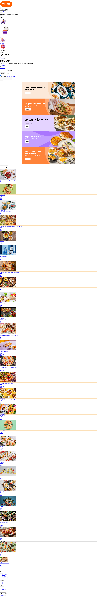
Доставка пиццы (4, 589)
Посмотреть (28, 92)
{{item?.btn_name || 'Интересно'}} (4, 165)
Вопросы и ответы (4, 574)
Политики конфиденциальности (10, 76)
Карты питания (4, 581)
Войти (1, 12)
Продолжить (2, 52)
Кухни (2, 591)
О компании (3, 575)
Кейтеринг (3, 582)
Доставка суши (4, 588)
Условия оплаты (4, 576)
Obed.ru (1, 573)
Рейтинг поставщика (4, 583)
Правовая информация (5, 577)
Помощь (2, 17)
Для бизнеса (2, 580)
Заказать (27, 126)
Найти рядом (28, 109)
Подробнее (1, 595)
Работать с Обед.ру (2, 11)
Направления (2, 586)
